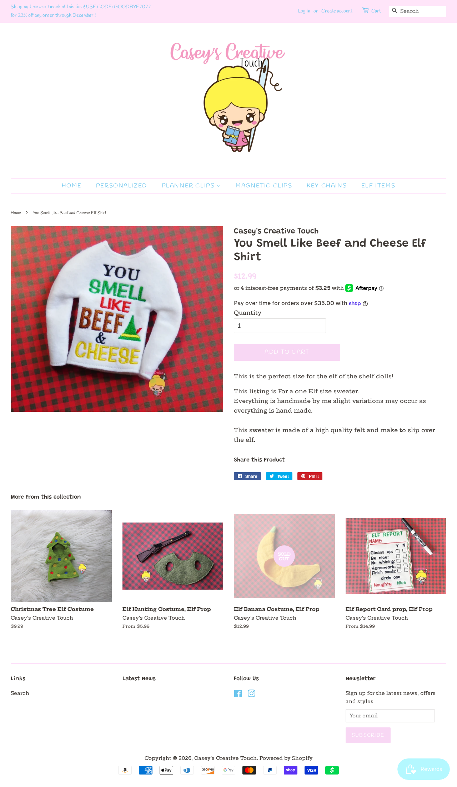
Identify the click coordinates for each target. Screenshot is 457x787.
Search (20, 693)
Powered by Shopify (286, 758)
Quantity (247, 312)
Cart (376, 11)
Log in (304, 11)
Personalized (121, 186)
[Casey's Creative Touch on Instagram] (251, 695)
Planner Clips (189, 186)
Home (71, 186)
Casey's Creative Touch (225, 758)
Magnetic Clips (264, 186)
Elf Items (378, 186)
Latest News (139, 679)
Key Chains (327, 186)
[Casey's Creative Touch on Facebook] (238, 695)
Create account (336, 11)
